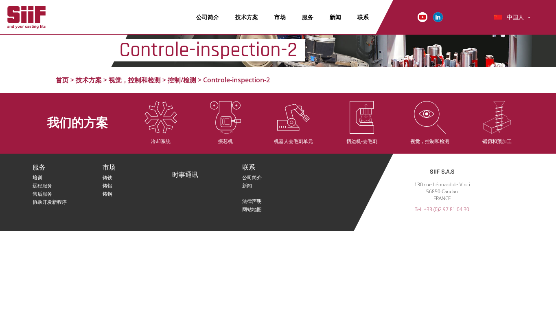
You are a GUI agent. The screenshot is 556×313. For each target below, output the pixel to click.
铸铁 (107, 177)
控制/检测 (182, 79)
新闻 (335, 17)
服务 (307, 17)
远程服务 (42, 185)
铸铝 (107, 185)
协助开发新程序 (50, 201)
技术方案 (246, 17)
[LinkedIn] (438, 16)
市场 (280, 17)
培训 (37, 177)
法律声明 (252, 201)
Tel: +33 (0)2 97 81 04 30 (442, 209)
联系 (363, 17)
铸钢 (107, 193)
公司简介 (207, 17)
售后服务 (42, 193)
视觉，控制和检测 (135, 79)
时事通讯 (185, 175)
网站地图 (252, 209)
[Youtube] (422, 16)
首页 (62, 79)
